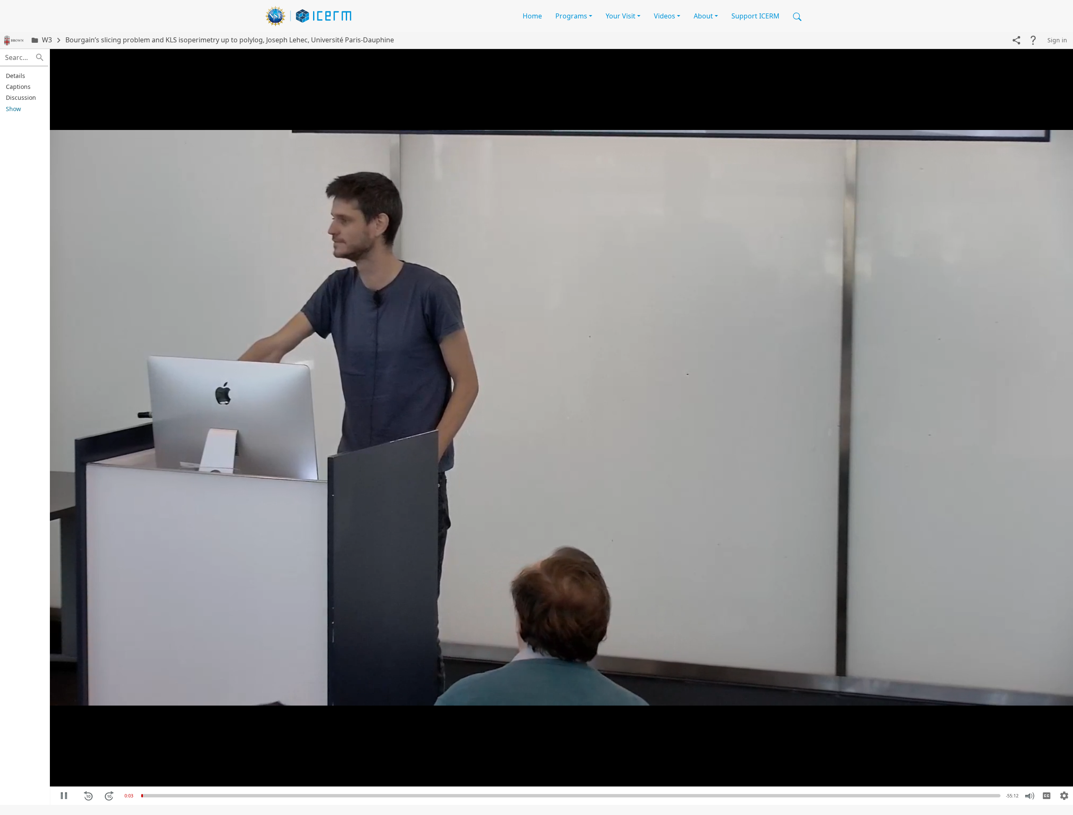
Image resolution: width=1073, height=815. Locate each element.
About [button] (703, 16)
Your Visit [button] (620, 16)
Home (532, 16)
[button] (797, 16)
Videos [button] (664, 16)
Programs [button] (571, 16)
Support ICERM (755, 16)
